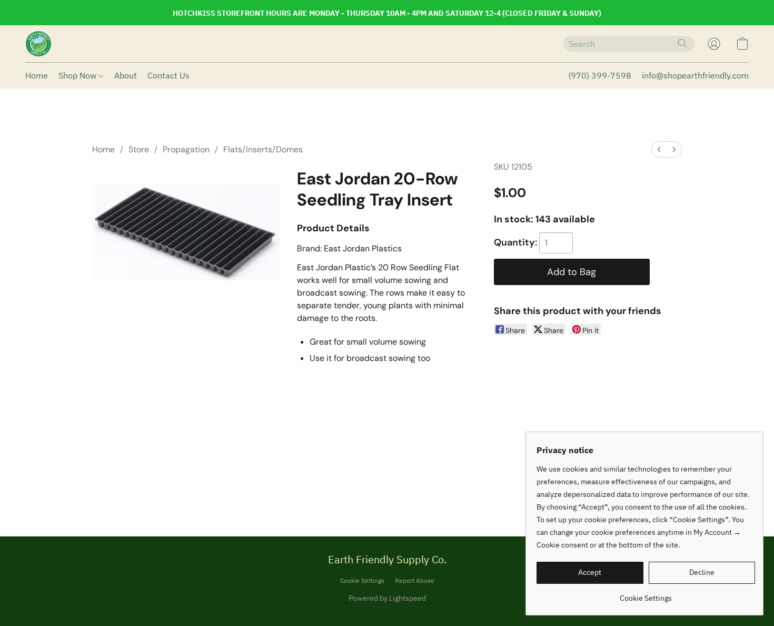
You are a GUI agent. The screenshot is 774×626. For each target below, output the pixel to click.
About (125, 75)
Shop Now (78, 75)
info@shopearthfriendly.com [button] (695, 75)
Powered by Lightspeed (387, 598)
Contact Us (168, 75)
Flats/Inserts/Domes (263, 149)
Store (138, 149)
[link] (646, 594)
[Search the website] (682, 43)
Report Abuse (414, 580)
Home (36, 75)
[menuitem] (659, 149)
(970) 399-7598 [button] (599, 75)
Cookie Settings (362, 580)
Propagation (186, 149)
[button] (38, 44)
